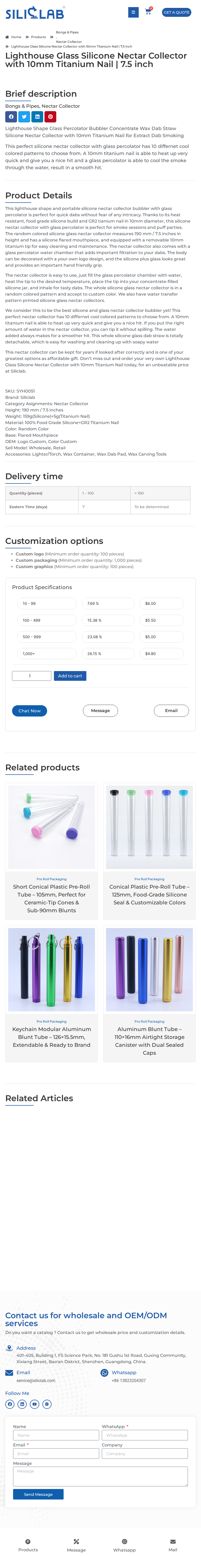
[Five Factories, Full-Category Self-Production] (52, 1221)
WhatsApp (114, 1427)
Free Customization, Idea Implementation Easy (148, 1178)
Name (19, 1427)
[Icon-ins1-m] (47, 1404)
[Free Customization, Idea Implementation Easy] (149, 1141)
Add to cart (70, 675)
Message (22, 1463)
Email (19, 1445)
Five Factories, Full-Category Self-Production (42, 1257)
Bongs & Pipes (67, 32)
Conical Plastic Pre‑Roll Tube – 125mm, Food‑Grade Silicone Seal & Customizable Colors (149, 895)
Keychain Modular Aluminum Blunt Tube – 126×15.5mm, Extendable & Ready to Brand (51, 1037)
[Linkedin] (22, 1404)
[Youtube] (34, 1404)
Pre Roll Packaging (51, 879)
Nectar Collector (69, 42)
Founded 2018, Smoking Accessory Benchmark (43, 1178)
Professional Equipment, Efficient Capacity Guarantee (139, 1257)
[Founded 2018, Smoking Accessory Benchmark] (52, 1141)
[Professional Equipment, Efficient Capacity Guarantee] (149, 1221)
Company (112, 1445)
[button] (11, 116)
